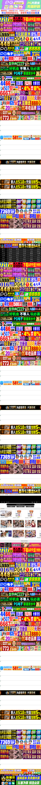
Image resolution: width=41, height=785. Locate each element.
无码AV (3, 257)
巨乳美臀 (24, 251)
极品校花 (31, 261)
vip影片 (11, 506)
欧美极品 (38, 249)
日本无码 (24, 249)
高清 (32, 502)
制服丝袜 (38, 251)
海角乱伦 (24, 259)
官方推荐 (3, 255)
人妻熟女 (31, 251)
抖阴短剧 (38, 261)
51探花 (24, 257)
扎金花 (38, 255)
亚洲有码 (31, 249)
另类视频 (6, 494)
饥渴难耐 (17, 253)
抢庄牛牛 (17, 255)
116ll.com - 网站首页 (8, 15)
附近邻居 (10, 253)
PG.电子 (29, 506)
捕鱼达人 (10, 255)
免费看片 (10, 259)
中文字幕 (17, 251)
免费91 (17, 259)
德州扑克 (24, 255)
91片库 (31, 257)
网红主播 (17, 249)
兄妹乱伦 (17, 261)
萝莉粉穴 (38, 259)
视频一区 (3, 249)
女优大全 (38, 257)
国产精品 (10, 249)
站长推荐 (3, 253)
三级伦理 (10, 251)
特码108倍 (20, 506)
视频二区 (3, 251)
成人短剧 (24, 261)
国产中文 (10, 261)
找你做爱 (24, 253)
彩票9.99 (31, 255)
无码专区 (3, 259)
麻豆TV (17, 257)
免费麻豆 (31, 259)
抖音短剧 (10, 257)
